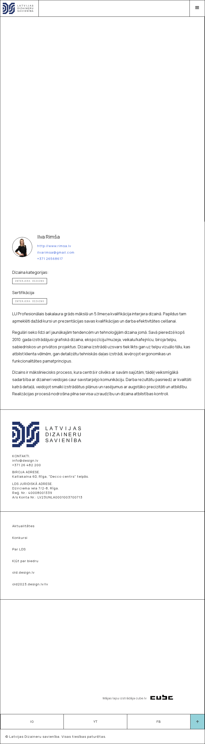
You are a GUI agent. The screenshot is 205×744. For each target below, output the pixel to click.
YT (96, 721)
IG (32, 721)
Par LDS (19, 549)
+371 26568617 (50, 259)
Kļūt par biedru (25, 561)
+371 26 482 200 (26, 465)
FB (158, 721)
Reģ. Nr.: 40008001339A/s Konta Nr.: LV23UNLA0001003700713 (47, 494)
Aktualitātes (23, 526)
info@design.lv (25, 460)
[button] (197, 8)
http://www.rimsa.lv (54, 246)
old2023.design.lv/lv (30, 584)
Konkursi (20, 537)
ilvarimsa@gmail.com (55, 253)
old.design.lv (23, 572)
